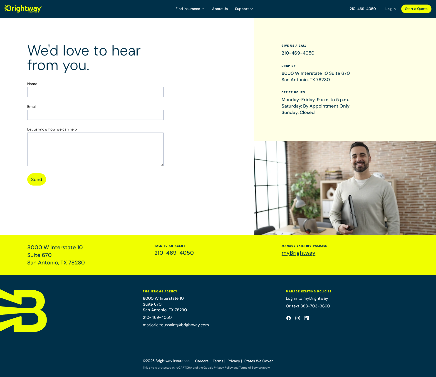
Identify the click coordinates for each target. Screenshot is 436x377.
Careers (201, 361)
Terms (218, 361)
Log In (390, 8)
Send (36, 179)
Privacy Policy (223, 367)
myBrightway (298, 252)
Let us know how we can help (52, 129)
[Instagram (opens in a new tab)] (297, 318)
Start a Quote (416, 8)
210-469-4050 (363, 8)
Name (32, 84)
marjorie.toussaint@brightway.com (176, 325)
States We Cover (258, 361)
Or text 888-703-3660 (308, 306)
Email (32, 106)
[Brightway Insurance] (34, 9)
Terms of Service (250, 367)
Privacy (234, 361)
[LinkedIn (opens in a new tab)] (307, 318)
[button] (190, 9)
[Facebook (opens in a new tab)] (288, 318)
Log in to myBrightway (307, 298)
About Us (220, 8)
